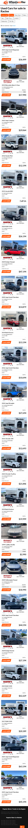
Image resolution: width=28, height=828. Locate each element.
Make (24, 15)
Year (2, 18)
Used (11, 15)
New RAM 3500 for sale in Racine (8, 822)
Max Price (9, 18)
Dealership (4, 21)
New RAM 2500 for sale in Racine (8, 823)
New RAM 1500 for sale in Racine (8, 820)
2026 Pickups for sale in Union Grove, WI (10, 813)
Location (16, 18)
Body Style (18, 15)
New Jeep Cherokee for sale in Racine (9, 824)
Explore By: (4, 15)
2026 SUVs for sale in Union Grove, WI (9, 812)
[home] (14, 2)
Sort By (12, 21)
